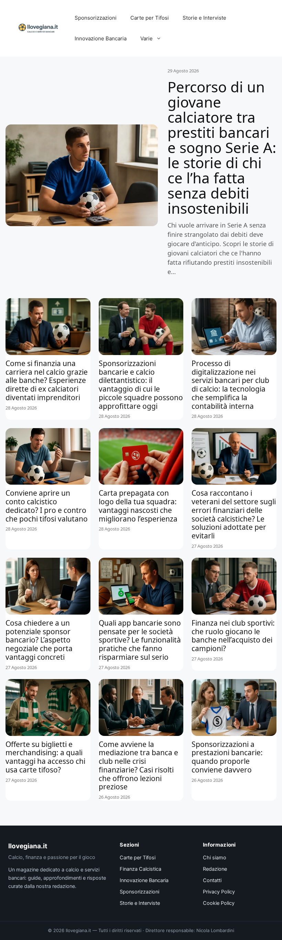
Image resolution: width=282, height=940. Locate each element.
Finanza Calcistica (140, 869)
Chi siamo (214, 858)
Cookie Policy (219, 903)
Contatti (212, 880)
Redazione (215, 869)
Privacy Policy (219, 892)
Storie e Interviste (204, 17)
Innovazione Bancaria (101, 38)
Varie (146, 38)
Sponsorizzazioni (96, 17)
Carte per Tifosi (149, 17)
